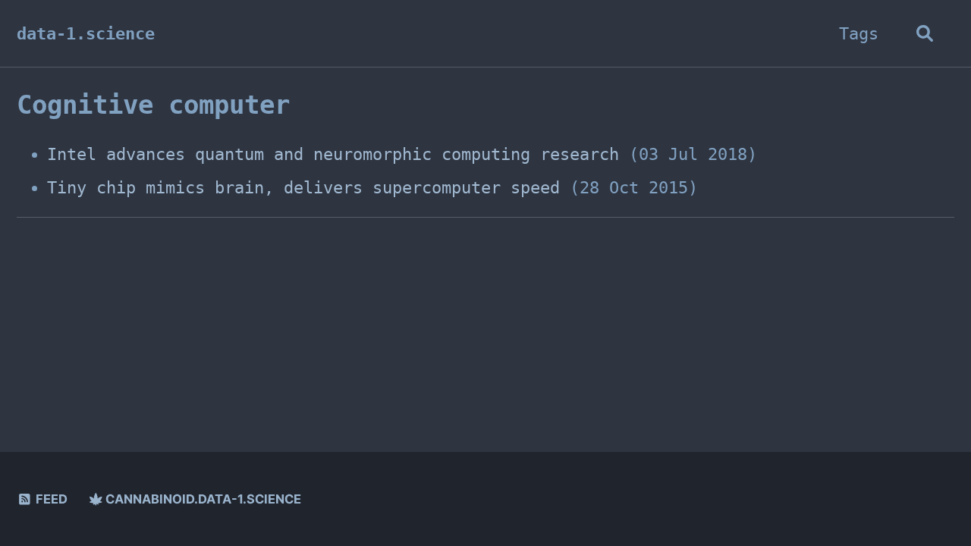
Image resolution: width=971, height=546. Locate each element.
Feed (50, 499)
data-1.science (86, 33)
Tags (858, 33)
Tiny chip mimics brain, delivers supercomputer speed (303, 187)
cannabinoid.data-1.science (201, 499)
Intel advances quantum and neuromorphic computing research (333, 154)
